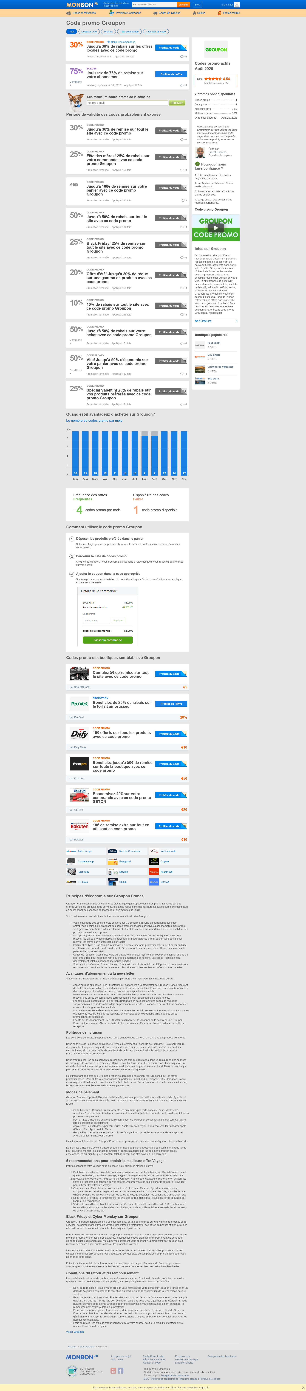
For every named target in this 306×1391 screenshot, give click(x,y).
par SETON (76, 809)
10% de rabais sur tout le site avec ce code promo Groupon (118, 306)
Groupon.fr (203, 321)
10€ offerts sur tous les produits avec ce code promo (122, 734)
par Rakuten (77, 839)
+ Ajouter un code (156, 31)
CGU (146, 1379)
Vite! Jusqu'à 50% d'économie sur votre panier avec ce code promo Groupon (117, 363)
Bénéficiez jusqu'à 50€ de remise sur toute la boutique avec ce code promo (122, 766)
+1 (185, 56)
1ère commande (129, 31)
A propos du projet (120, 1356)
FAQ (113, 1359)
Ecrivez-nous (182, 1356)
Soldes (201, 12)
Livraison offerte (184, 1362)
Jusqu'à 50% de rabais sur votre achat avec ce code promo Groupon (119, 333)
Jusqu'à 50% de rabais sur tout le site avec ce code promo (117, 219)
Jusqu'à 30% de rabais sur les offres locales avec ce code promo (120, 48)
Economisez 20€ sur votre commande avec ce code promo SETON (122, 798)
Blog (197, 4)
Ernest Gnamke (217, 152)
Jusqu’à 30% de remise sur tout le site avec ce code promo (117, 131)
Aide (120, 1359)
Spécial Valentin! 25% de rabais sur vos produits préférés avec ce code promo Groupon (119, 394)
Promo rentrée (231, 12)
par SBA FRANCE (80, 687)
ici (208, 1387)
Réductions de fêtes (154, 1359)
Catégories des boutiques (222, 1356)
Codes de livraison (169, 12)
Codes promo (89, 31)
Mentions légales (188, 1379)
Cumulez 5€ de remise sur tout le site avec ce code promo (121, 674)
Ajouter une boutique (187, 1359)
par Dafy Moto (78, 747)
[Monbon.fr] (82, 4)
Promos (108, 31)
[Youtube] (113, 1371)
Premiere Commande (128, 12)
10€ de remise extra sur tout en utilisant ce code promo (121, 827)
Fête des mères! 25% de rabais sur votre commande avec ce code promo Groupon (118, 160)
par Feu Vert (77, 717)
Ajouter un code (152, 1362)
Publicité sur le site (153, 1356)
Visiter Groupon (75, 1331)
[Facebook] (121, 1371)
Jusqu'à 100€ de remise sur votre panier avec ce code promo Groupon (117, 190)
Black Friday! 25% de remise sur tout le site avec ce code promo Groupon (116, 247)
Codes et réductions (84, 12)
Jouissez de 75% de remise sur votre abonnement (115, 75)
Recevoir (177, 102)
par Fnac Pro (77, 778)
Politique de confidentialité (164, 1379)
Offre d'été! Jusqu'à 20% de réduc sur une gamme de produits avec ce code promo (119, 278)
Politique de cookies (210, 1379)
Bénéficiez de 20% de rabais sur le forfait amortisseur (122, 704)
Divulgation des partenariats (175, 1375)
